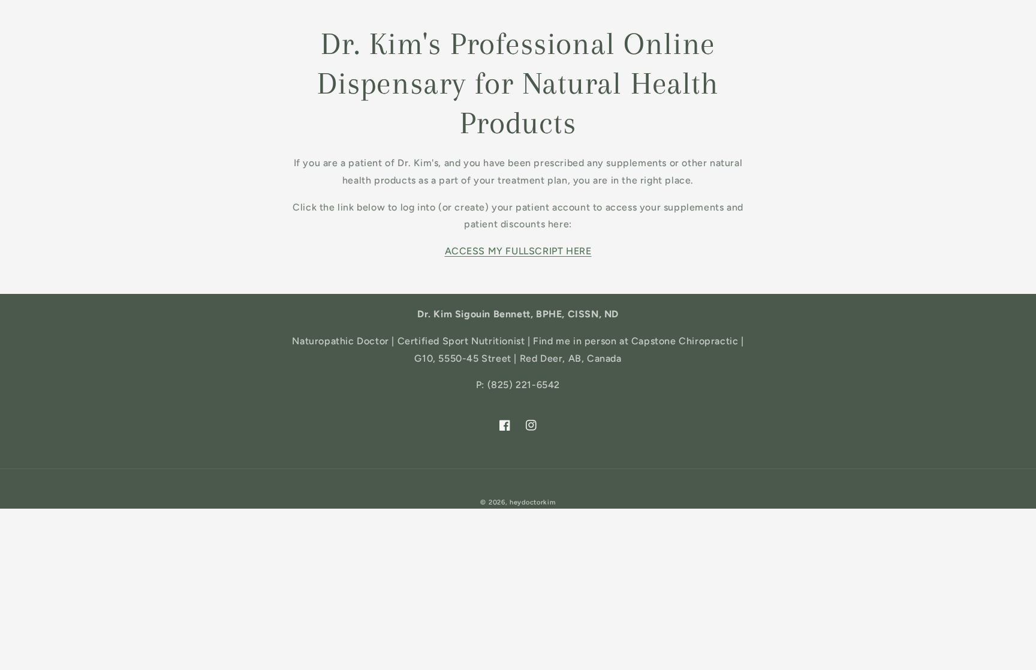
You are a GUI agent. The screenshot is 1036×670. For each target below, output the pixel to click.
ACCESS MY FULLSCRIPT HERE (518, 251)
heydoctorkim (532, 502)
